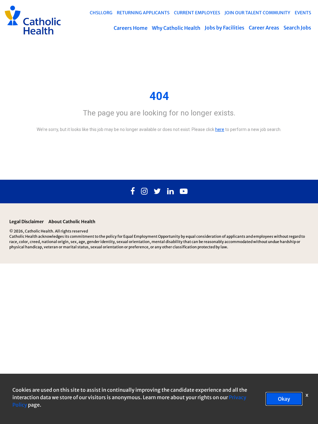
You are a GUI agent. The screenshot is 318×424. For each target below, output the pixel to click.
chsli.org (101, 13)
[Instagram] (144, 191)
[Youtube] (184, 191)
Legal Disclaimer (26, 221)
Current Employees (197, 13)
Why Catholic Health (176, 28)
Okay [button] (284, 399)
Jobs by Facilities (224, 28)
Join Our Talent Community (257, 13)
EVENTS (303, 13)
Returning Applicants (143, 13)
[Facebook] (132, 191)
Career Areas (264, 28)
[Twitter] (157, 191)
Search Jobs (297, 28)
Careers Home (131, 28)
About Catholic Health (71, 221)
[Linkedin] (170, 191)
